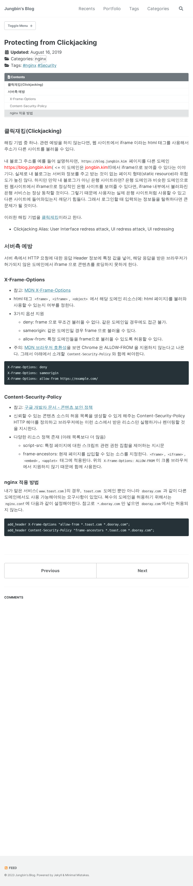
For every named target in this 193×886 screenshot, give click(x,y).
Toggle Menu (18, 26)
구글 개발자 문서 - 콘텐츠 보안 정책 (58, 407)
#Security (47, 65)
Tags (134, 8)
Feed (12, 868)
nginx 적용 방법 (21, 113)
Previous (50, 570)
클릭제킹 (50, 217)
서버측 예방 (16, 91)
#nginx (29, 65)
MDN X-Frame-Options (47, 290)
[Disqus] (96, 660)
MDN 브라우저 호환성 (45, 347)
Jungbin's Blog (19, 8)
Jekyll (58, 875)
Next (142, 570)
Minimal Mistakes (77, 875)
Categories (158, 8)
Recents (87, 8)
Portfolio (112, 8)
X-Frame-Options (23, 99)
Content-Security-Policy (28, 106)
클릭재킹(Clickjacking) (25, 84)
